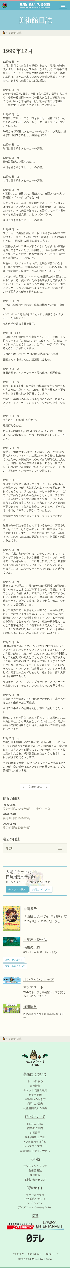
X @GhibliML (34, 1254)
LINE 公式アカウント (35, 1198)
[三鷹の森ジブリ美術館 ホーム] (4, 5)
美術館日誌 (14, 32)
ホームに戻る (35, 1081)
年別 (9, 848)
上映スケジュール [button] (14, 959)
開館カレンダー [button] (41, 889)
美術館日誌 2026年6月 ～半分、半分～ (28, 808)
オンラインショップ (35, 1166)
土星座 (35, 1137)
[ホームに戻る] (4, 32)
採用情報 (35, 1175)
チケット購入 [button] (17, 889)
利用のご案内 (35, 1103)
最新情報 (35, 1085)
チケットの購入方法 (35, 1090)
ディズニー (35, 1207)
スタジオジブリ (35, 1195)
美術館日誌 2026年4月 (18, 827)
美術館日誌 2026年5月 (18, 818)
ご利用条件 (18, 1254)
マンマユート (35, 1146)
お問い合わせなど (35, 1179)
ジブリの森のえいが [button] (15, 966)
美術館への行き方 (35, 1099)
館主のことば (35, 1123)
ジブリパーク (35, 1202)
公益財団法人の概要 (35, 1108)
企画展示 (35, 1132)
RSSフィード (51, 1254)
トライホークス (35, 1150)
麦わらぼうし (35, 1141)
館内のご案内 (35, 1128)
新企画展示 (35, 1094)
